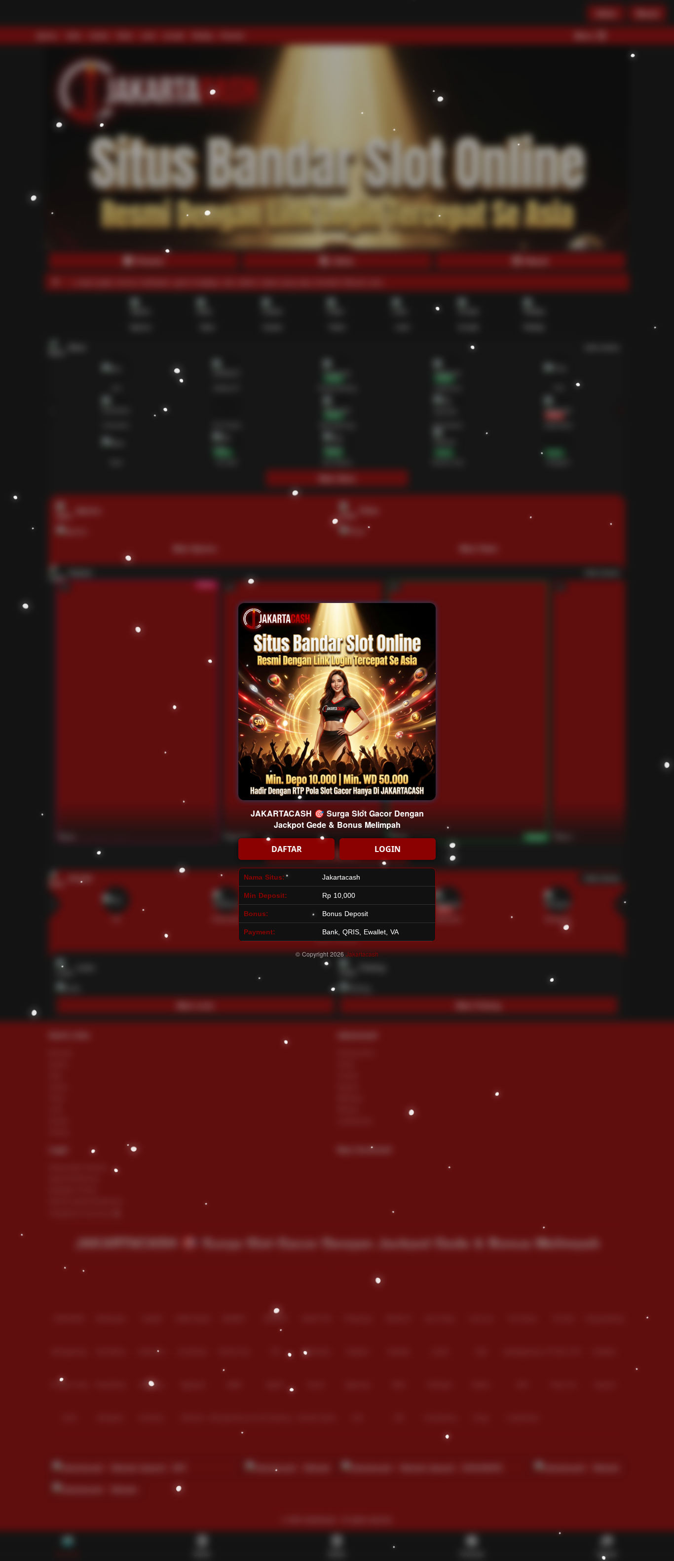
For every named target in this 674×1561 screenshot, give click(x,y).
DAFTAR (286, 849)
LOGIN (387, 849)
